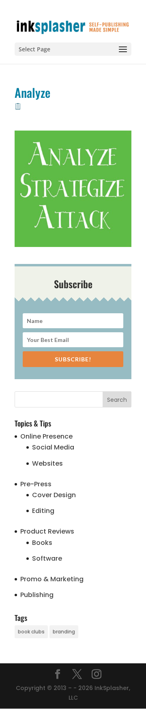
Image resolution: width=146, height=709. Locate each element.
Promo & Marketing (52, 579)
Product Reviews (47, 531)
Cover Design (54, 495)
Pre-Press (36, 484)
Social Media (53, 447)
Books (42, 542)
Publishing (37, 594)
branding (64, 631)
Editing (43, 510)
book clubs (31, 631)
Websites (47, 463)
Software (47, 558)
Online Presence (46, 436)
